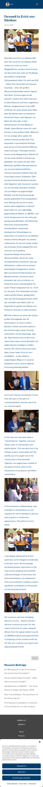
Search (34, 658)
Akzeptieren (21, 766)
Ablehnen (21, 772)
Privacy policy (23, 783)
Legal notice (32, 783)
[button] (40, 742)
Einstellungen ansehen (21, 778)
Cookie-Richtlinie (12, 783)
